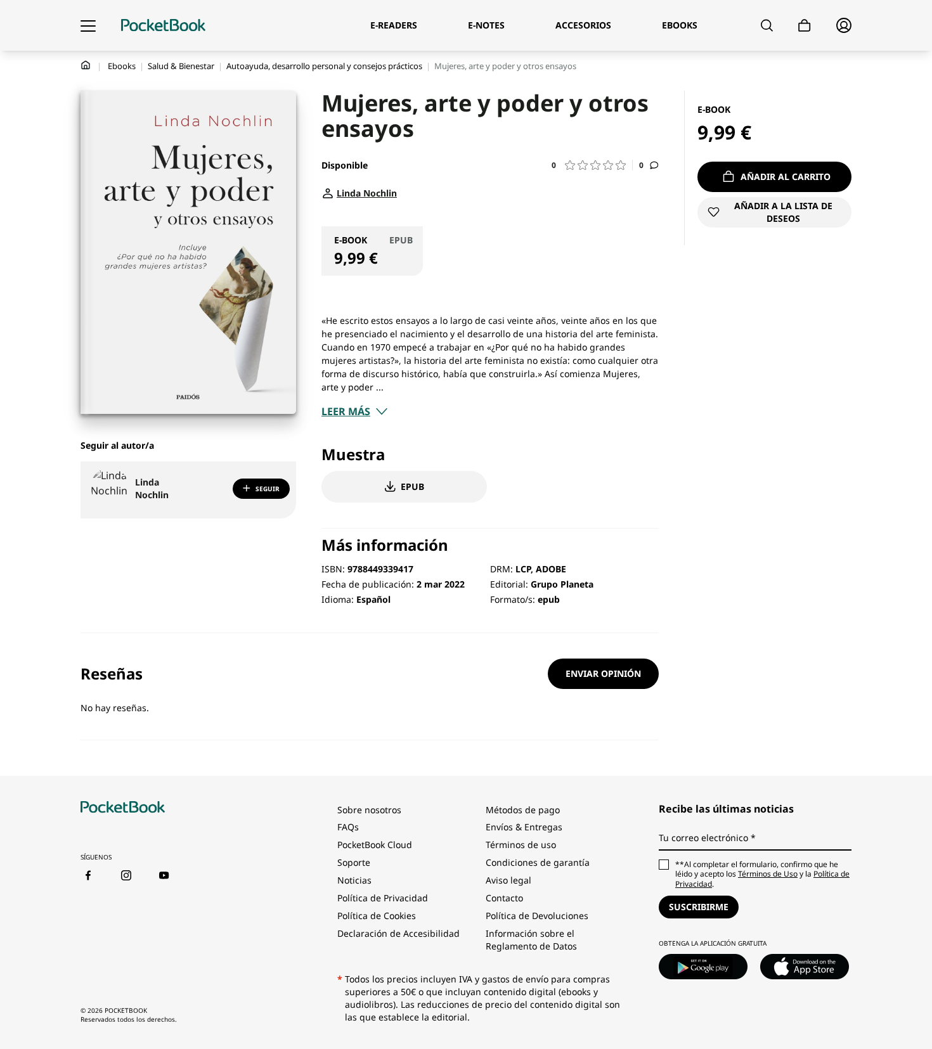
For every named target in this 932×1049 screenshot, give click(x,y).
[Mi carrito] (804, 25)
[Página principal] (163, 25)
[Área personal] (843, 25)
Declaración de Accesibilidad (398, 933)
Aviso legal (508, 880)
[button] (592, 165)
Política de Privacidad (382, 898)
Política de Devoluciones (537, 916)
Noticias (354, 880)
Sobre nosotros (369, 810)
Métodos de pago (523, 810)
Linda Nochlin (152, 488)
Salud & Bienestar (181, 66)
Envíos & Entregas (524, 827)
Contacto (504, 898)
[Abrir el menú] (88, 25)
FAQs (348, 827)
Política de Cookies (376, 916)
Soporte (353, 862)
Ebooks (122, 66)
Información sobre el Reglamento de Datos (531, 939)
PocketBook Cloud (374, 845)
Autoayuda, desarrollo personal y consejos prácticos (324, 66)
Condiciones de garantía (538, 862)
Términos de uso (521, 845)
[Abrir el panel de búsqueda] (767, 25)
